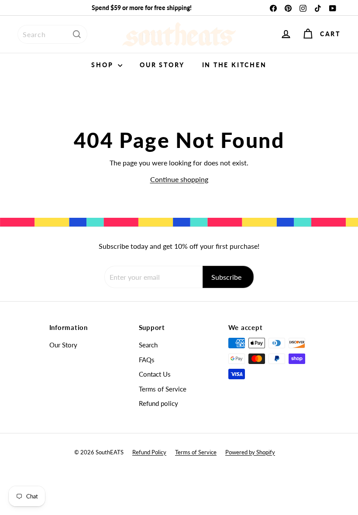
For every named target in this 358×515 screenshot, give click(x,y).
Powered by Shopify (250, 452)
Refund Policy (149, 452)
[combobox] (52, 34)
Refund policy (158, 403)
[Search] (76, 34)
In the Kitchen (234, 65)
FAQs (147, 360)
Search (148, 345)
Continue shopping (179, 179)
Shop (103, 65)
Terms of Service (162, 389)
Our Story (162, 65)
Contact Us (155, 374)
